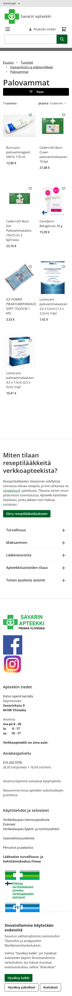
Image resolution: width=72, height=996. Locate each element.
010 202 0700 (12, 762)
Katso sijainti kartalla (18, 696)
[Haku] (62, 39)
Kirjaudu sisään (45, 29)
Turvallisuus (16, 530)
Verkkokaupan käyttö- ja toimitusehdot (31, 829)
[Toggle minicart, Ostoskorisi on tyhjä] (63, 29)
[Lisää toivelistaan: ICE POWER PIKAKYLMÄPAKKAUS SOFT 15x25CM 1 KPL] (30, 267)
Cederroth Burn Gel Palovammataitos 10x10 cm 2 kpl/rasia (18, 230)
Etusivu (8, 62)
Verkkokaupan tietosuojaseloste (26, 820)
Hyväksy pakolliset (21, 987)
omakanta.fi (11, 490)
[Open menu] (8, 29)
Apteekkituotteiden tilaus (27, 567)
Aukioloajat (9, 3)
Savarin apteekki (36, 16)
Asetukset (50, 987)
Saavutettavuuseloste (18, 838)
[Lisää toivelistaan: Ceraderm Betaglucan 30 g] (63, 188)
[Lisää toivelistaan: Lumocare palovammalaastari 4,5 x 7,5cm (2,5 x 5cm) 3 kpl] (30, 340)
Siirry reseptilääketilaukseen (26, 514)
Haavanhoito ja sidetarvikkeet (31, 67)
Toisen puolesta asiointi (25, 580)
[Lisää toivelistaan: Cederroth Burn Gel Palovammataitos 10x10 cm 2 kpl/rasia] (30, 188)
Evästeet (9, 824)
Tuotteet (27, 62)
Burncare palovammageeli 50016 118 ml (18, 152)
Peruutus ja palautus (18, 847)
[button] (36, 92)
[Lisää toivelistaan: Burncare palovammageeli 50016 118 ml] (30, 115)
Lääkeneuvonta (18, 555)
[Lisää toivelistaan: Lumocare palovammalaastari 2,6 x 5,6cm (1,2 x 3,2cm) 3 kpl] (63, 267)
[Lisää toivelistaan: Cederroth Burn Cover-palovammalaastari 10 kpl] (63, 115)
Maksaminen (16, 542)
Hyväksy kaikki (18, 978)
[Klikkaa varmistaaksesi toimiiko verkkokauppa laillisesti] (36, 900)
